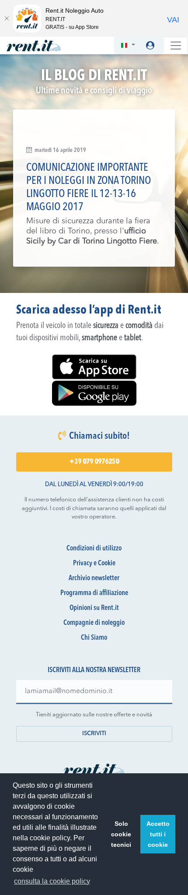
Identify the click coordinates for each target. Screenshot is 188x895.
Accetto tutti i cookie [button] (158, 834)
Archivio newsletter (94, 578)
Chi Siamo (94, 637)
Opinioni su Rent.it (94, 608)
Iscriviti (94, 733)
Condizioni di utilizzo (94, 548)
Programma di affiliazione (94, 593)
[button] (127, 46)
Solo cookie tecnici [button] (121, 834)
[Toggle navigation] (176, 45)
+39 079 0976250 (94, 461)
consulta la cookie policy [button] (52, 881)
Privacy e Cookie (94, 563)
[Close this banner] (6, 18)
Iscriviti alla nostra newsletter (94, 670)
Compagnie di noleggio (94, 623)
